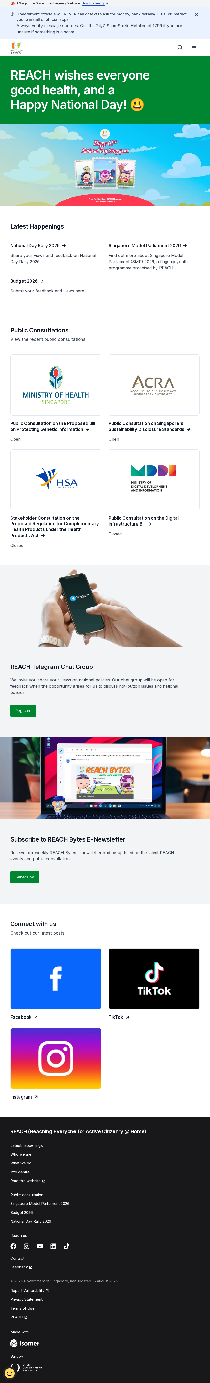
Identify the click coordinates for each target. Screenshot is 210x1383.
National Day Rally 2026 (30, 1221)
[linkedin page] (53, 1246)
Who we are (21, 1154)
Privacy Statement (26, 1299)
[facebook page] (13, 1246)
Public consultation (26, 1194)
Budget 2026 (21, 1212)
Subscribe (24, 877)
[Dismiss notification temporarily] (197, 14)
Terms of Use (22, 1308)
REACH (16, 1317)
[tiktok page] (67, 1246)
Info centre (20, 1172)
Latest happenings (26, 1145)
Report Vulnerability (27, 1290)
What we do (21, 1163)
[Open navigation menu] (193, 48)
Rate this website (25, 1180)
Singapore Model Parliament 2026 (39, 1203)
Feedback (19, 1267)
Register (23, 710)
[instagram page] (27, 1246)
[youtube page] (40, 1246)
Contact (17, 1258)
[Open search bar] (180, 48)
